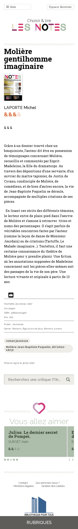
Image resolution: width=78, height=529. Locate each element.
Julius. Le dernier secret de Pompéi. (33, 434)
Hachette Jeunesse (15, 303)
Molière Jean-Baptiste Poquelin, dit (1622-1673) (35, 349)
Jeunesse (17, 324)
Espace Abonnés (60, 7)
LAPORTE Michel (20, 107)
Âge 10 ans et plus (33, 328)
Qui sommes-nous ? (47, 482)
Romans (16, 328)
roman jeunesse (17, 340)
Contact (23, 482)
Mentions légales (24, 486)
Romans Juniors (53, 328)
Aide (13, 7)
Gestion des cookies (53, 486)
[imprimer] (10, 295)
